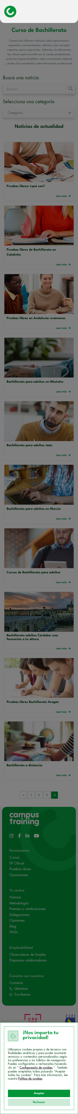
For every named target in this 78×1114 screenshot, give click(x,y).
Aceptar (39, 1093)
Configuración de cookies (36, 1067)
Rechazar (39, 1102)
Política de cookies (30, 1078)
